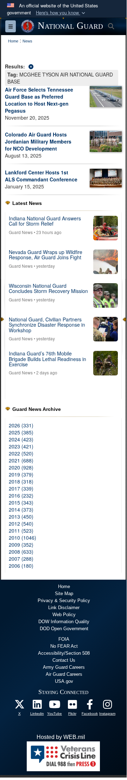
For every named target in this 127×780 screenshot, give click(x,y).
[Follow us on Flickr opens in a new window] (72, 706)
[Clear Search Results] (63, 66)
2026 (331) (21, 425)
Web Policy (64, 614)
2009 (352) (21, 544)
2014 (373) (21, 509)
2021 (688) (21, 460)
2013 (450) (21, 516)
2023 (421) (21, 446)
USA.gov (64, 681)
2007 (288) (21, 558)
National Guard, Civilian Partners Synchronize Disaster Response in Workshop (47, 325)
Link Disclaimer (64, 607)
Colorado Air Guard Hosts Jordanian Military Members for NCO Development (38, 141)
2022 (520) (21, 453)
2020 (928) (21, 467)
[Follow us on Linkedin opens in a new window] (37, 706)
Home (64, 586)
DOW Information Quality (63, 621)
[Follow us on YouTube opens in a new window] (54, 706)
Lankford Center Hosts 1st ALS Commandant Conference (41, 176)
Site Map (64, 593)
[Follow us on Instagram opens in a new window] (107, 706)
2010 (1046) (22, 537)
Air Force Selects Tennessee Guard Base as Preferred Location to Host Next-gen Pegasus (39, 100)
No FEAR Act (64, 646)
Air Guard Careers (64, 674)
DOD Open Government (64, 628)
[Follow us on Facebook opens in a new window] (90, 706)
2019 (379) (21, 474)
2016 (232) (21, 495)
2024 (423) (21, 439)
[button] (61, 12)
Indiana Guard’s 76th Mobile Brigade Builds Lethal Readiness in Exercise (47, 359)
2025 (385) (21, 432)
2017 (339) (21, 488)
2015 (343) (21, 502)
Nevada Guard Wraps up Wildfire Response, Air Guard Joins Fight (45, 254)
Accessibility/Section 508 (64, 653)
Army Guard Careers (64, 667)
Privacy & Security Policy (64, 600)
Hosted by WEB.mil (61, 737)
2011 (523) (21, 530)
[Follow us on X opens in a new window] (19, 706)
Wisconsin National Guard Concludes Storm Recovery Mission (48, 288)
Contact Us (63, 660)
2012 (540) (21, 523)
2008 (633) (21, 551)
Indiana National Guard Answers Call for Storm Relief (45, 221)
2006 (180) (21, 565)
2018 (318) (21, 481)
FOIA (63, 639)
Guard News (21, 232)
